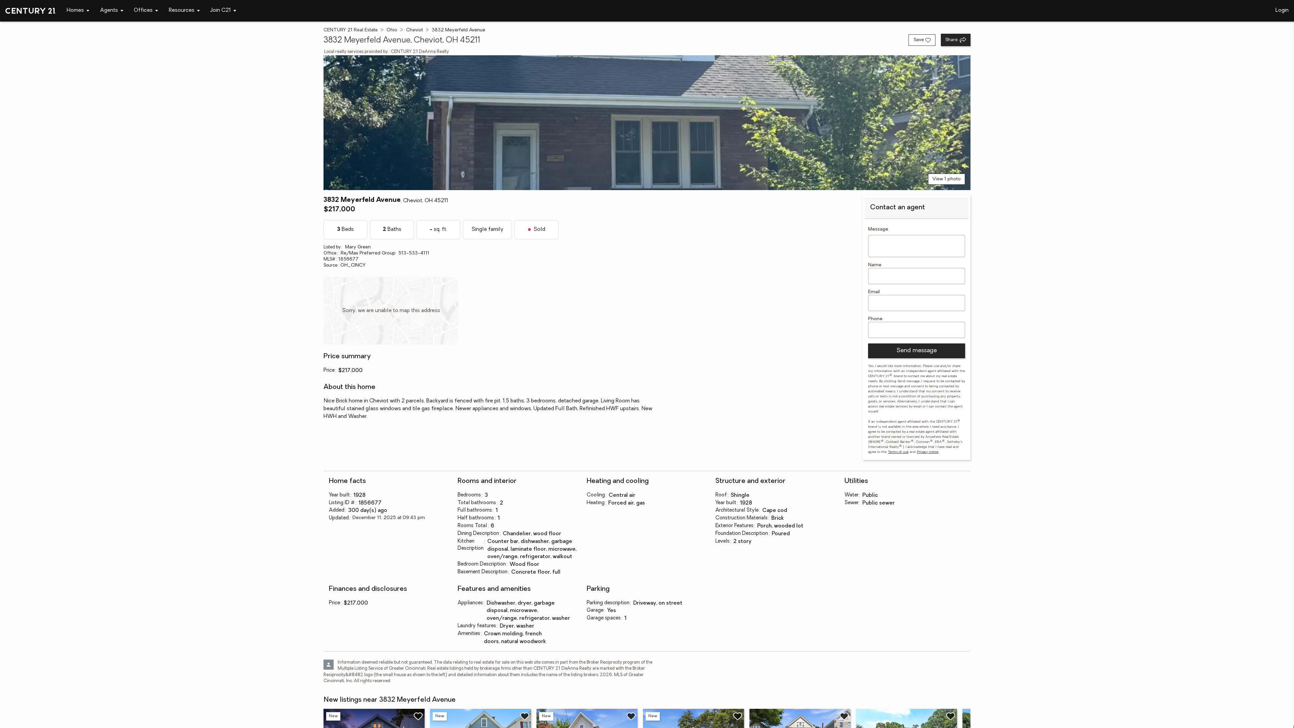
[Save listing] (418, 716)
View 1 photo (946, 179)
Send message (916, 351)
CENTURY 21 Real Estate (351, 30)
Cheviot (414, 30)
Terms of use (898, 452)
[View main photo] (647, 122)
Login (1282, 10)
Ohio (392, 30)
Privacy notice (927, 452)
